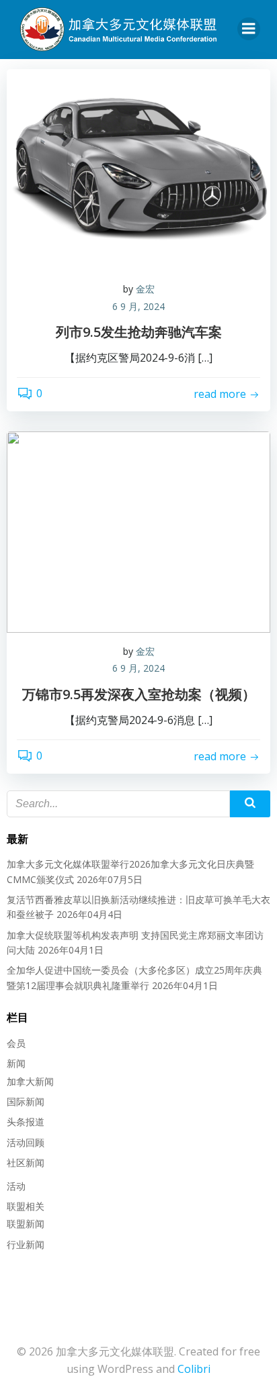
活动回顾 (25, 1142)
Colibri (193, 1368)
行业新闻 (25, 1244)
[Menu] (248, 28)
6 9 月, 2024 (138, 306)
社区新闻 (25, 1162)
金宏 (145, 288)
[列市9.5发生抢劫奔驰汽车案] (138, 168)
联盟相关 (25, 1206)
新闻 (16, 1063)
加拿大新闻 (30, 1081)
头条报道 (25, 1121)
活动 (16, 1186)
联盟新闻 (25, 1223)
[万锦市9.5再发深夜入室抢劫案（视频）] (138, 530)
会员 (16, 1043)
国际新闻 (25, 1101)
